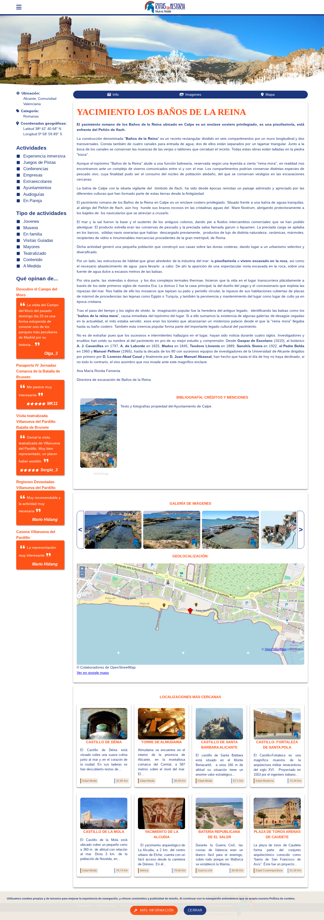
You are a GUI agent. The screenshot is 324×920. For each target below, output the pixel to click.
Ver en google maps (93, 673)
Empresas (33, 175)
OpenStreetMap (276, 649)
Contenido (32, 259)
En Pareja (32, 200)
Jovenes (31, 221)
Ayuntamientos (37, 187)
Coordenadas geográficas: (44, 123)
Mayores (31, 246)
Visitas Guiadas (38, 240)
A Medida (32, 266)
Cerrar (195, 910)
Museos (30, 227)
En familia (32, 234)
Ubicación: (31, 93)
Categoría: (30, 111)
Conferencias (35, 168)
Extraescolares (37, 181)
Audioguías (33, 194)
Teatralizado (34, 253)
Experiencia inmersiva (44, 156)
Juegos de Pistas (39, 162)
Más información (157, 910)
